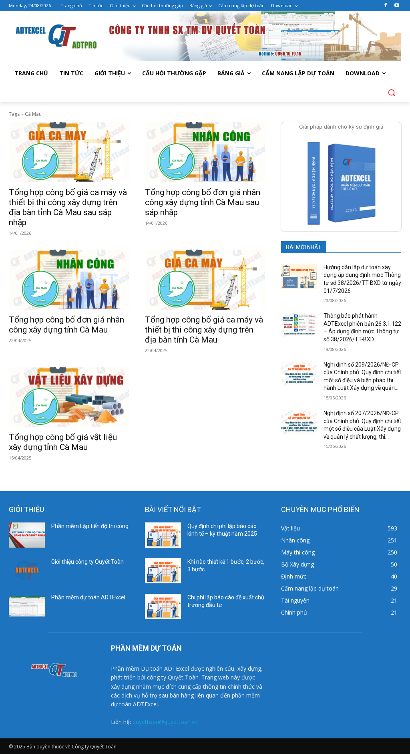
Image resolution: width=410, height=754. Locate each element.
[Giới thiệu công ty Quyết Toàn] (27, 570)
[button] (391, 92)
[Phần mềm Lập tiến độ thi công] (27, 535)
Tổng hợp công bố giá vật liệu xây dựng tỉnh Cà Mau (63, 442)
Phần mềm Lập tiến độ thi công (90, 526)
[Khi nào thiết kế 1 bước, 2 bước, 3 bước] (163, 570)
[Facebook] (385, 5)
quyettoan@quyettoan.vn (165, 722)
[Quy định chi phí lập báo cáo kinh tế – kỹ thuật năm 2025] (163, 535)
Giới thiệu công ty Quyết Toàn (87, 561)
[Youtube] (396, 5)
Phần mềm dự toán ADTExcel (88, 597)
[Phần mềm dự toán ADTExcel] (27, 606)
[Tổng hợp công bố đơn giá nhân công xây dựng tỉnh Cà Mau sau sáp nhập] (205, 152)
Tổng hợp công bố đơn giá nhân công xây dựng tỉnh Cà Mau (66, 325)
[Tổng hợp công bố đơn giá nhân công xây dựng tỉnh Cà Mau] (69, 280)
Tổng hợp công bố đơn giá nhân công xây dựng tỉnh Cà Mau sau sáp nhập (202, 202)
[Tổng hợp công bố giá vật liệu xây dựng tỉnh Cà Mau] (69, 397)
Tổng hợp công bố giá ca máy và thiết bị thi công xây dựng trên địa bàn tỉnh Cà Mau (204, 330)
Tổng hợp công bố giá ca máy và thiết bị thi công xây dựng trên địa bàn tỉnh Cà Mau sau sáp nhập (68, 207)
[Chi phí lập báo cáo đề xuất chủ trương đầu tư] (163, 606)
